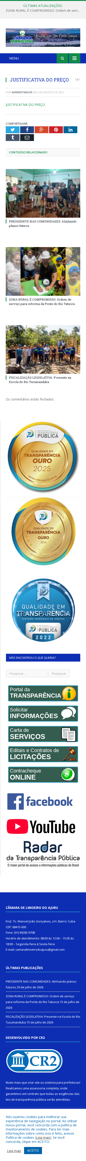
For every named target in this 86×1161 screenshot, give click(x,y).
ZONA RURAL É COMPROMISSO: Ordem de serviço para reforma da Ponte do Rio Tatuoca (44, 10)
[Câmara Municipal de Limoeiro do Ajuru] (43, 37)
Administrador (22, 92)
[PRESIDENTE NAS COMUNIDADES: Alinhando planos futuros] (43, 193)
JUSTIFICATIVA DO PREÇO (25, 104)
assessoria (37, 1088)
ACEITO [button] (33, 1150)
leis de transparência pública (26, 1099)
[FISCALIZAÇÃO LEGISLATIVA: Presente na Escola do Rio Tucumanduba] (43, 349)
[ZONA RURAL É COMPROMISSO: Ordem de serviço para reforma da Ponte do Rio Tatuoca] (43, 271)
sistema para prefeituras (62, 1082)
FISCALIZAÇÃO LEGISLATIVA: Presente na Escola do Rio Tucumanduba (40, 379)
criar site (34, 1082)
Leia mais (43, 1137)
